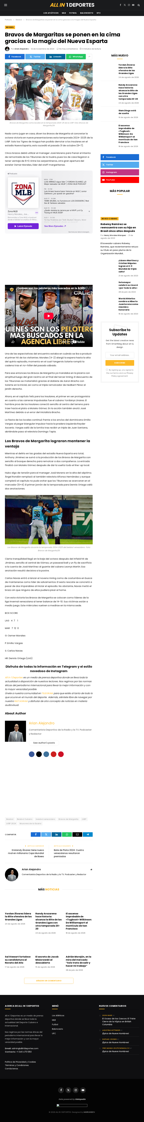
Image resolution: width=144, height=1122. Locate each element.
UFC (98, 13)
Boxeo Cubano (109, 218)
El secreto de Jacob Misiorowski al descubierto (46, 959)
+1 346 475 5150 (24, 1051)
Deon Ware (107, 1015)
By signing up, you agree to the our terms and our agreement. (120, 373)
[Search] (138, 5)
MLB (64, 13)
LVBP (84, 819)
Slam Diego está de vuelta (127, 112)
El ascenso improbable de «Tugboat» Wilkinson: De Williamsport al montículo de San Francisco (79, 921)
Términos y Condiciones (17, 1065)
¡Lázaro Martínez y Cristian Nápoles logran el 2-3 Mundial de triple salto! (129, 266)
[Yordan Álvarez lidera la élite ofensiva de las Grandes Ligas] (18, 902)
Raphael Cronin (109, 1039)
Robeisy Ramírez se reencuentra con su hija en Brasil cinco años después (118, 227)
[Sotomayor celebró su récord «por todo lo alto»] (108, 286)
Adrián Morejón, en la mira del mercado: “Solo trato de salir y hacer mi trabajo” (78, 961)
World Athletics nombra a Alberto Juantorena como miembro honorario (128, 304)
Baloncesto (86, 13)
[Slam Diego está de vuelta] (108, 114)
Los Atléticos (50, 13)
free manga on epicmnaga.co (115, 1048)
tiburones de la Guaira (30, 823)
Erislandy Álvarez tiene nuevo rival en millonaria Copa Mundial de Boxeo (26, 853)
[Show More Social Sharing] (89, 56)
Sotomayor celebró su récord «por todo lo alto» (128, 285)
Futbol (73, 13)
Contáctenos (11, 1068)
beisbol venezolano (45, 819)
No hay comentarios (68, 48)
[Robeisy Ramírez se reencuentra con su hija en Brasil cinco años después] (120, 209)
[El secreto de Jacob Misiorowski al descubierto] (48, 945)
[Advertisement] (49, 260)
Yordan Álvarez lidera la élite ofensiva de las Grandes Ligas (18, 916)
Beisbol (10, 27)
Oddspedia (80, 1099)
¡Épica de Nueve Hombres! (115, 1033)
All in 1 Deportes (14, 677)
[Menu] (5, 5)
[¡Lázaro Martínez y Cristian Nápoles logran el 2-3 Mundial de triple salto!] (108, 264)
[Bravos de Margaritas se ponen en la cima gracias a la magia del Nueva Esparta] (49, 91)
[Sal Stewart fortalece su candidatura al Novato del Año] (18, 945)
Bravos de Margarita (68, 819)
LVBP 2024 (11, 823)
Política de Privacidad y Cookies (20, 1061)
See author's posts (44, 742)
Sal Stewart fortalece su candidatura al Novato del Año (18, 959)
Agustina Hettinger (111, 1030)
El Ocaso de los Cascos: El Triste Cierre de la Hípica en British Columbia (118, 1021)
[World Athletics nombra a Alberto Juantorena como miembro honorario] (108, 302)
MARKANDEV (89, 1112)
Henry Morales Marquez (115, 235)
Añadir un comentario (48, 980)
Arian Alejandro (21, 48)
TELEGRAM (48, 693)
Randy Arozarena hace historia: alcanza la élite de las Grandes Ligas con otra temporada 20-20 (48, 921)
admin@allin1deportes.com (24, 1048)
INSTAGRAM (21, 701)
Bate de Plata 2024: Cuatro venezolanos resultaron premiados (69, 853)
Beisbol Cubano (24, 819)
